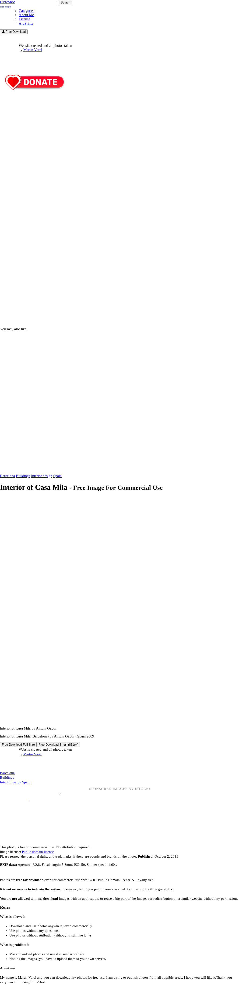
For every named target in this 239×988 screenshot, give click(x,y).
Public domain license (38, 852)
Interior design (41, 476)
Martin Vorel (32, 50)
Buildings (23, 476)
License (24, 19)
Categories (26, 11)
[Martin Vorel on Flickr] (39, 763)
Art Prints (26, 23)
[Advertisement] (119, 283)
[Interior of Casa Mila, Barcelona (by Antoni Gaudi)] (100, 720)
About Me (26, 15)
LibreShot (7, 4)
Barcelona (7, 476)
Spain (57, 476)
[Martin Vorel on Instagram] (26, 763)
